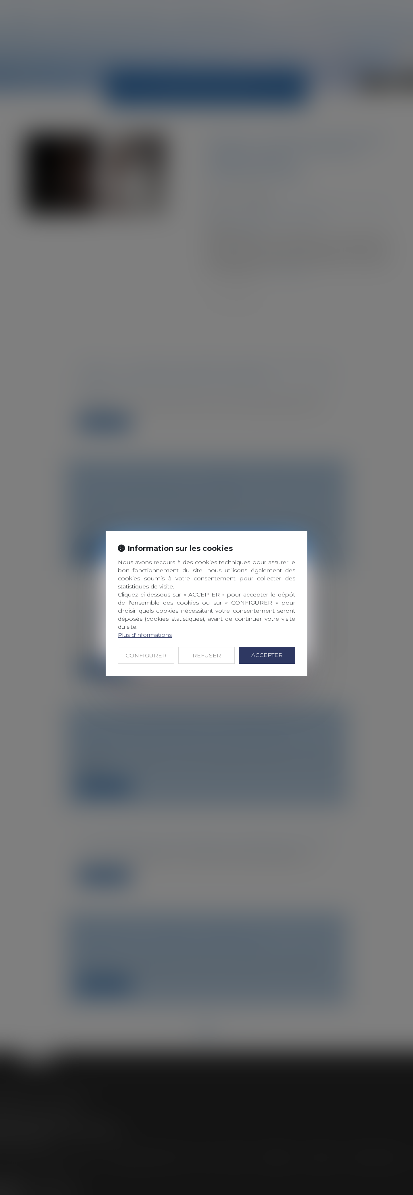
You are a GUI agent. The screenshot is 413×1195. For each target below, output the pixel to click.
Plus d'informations (145, 634)
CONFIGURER (146, 655)
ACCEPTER (267, 655)
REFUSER (206, 655)
